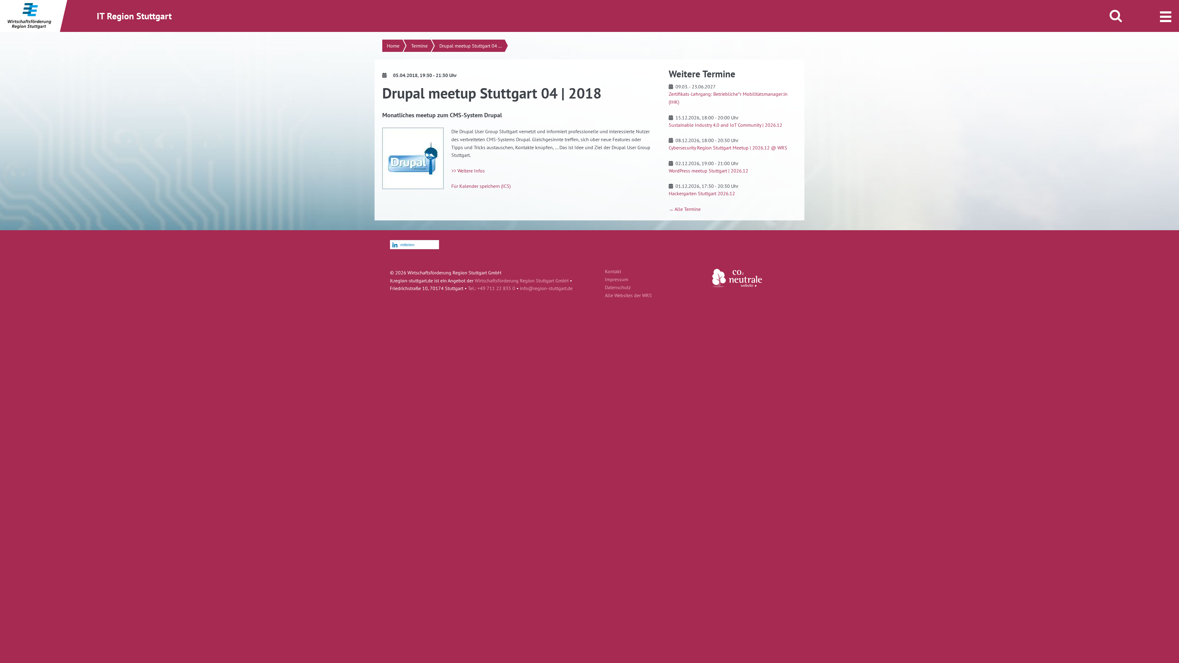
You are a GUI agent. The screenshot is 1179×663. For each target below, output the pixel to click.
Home (393, 46)
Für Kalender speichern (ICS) (481, 186)
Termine (419, 46)
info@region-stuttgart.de (546, 288)
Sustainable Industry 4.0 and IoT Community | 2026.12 (725, 125)
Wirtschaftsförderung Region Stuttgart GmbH (522, 280)
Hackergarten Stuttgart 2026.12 (702, 193)
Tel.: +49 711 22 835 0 (491, 288)
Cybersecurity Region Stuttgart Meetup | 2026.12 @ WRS (728, 148)
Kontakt (613, 271)
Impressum (616, 279)
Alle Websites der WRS (628, 295)
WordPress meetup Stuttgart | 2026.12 (708, 171)
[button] (414, 245)
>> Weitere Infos (468, 171)
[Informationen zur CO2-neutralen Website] (737, 285)
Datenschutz (618, 287)
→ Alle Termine (685, 209)
